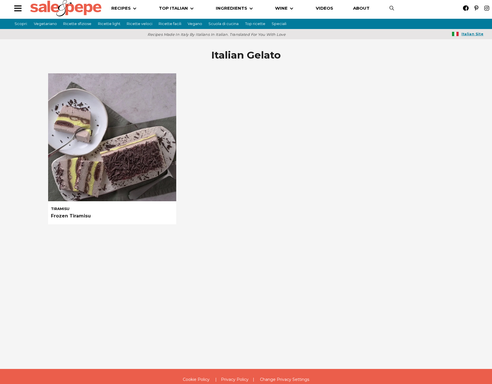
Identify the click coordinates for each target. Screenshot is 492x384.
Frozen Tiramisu (71, 216)
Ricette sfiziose (77, 23)
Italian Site (472, 34)
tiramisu (60, 209)
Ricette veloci (139, 23)
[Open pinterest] (476, 8)
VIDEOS (324, 8)
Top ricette (255, 23)
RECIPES (121, 8)
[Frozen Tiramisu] (112, 137)
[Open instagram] (486, 8)
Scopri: (21, 23)
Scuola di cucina (223, 23)
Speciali (279, 23)
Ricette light (109, 23)
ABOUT (361, 8)
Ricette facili (170, 23)
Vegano (195, 23)
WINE (281, 8)
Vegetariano (45, 23)
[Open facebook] (465, 8)
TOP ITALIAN (173, 8)
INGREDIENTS (231, 8)
